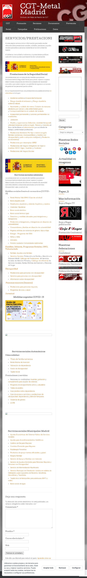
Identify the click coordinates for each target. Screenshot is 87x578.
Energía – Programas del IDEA (21, 234)
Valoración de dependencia (20, 365)
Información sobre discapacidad (22, 279)
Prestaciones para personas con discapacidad (27, 273)
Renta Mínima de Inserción (20, 362)
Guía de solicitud (35, 198)
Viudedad (37, 148)
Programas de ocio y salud (20, 290)
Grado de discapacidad (19, 369)
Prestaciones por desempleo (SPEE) (23, 143)
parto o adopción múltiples (30, 137)
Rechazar (62, 568)
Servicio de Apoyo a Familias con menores (26, 459)
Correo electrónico (14, 538)
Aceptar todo (48, 568)
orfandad (11, 125)
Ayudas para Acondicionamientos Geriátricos (26, 440)
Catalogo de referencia (40, 261)
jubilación (41, 379)
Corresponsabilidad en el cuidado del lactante (27, 111)
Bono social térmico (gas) (19, 213)
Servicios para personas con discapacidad (25, 276)
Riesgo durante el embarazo (20, 101)
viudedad (39, 123)
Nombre (9, 531)
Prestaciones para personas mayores (23, 287)
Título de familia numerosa (21, 359)
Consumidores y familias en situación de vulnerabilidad (30, 227)
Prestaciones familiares (18, 133)
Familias (13, 253)
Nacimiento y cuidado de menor (22, 107)
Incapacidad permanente (19, 114)
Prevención (71, 23)
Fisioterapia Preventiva (18, 449)
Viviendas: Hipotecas (17, 207)
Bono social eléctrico (18, 210)
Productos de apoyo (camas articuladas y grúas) (28, 453)
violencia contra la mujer (25, 125)
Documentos (53, 23)
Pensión (38, 125)
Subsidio (46, 125)
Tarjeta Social (15, 372)
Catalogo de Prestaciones (29, 258)
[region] (70, 38)
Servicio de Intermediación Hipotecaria (24, 467)
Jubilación (14, 120)
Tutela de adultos (16, 388)
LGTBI (12, 403)
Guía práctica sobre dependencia (22, 391)
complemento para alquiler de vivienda (22, 382)
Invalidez (29, 148)
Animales (13, 240)
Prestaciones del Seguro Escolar (22, 151)
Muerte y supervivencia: (19, 123)
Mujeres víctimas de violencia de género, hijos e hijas (29, 230)
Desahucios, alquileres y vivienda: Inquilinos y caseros (30, 204)
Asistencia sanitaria (17, 98)
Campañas (22, 29)
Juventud (9, 294)
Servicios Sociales (16, 256)
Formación (21, 23)
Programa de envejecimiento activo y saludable (27, 385)
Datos (55, 29)
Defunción (31, 123)
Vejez (22, 148)
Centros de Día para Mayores (21, 443)
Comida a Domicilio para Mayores (22, 446)
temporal (47, 123)
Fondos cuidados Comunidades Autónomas (26, 243)
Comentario (11, 507)
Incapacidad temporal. (34, 98)
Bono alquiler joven (17, 201)
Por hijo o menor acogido (37, 133)
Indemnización (28, 127)
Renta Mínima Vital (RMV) (19, 198)
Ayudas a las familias (24, 253)
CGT (8, 23)
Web (7, 546)
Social (8, 29)
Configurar (76, 568)
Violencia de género (17, 400)
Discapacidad (11, 269)
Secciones (37, 23)
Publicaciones (40, 29)
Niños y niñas (15, 237)
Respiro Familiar (16, 456)
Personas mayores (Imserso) (19, 283)
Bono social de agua (17, 484)
